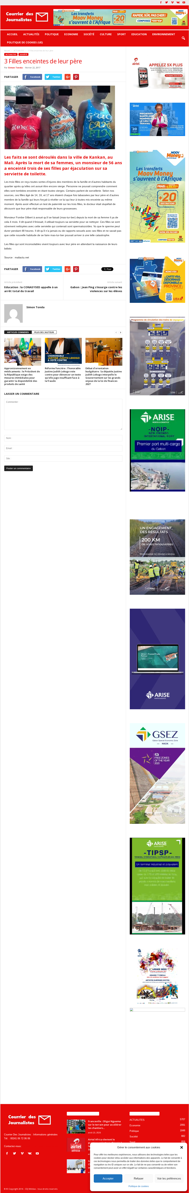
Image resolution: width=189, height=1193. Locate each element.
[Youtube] (184, 2)
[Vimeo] (172, 2)
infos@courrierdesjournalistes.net (40, 1146)
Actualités (31, 34)
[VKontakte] (178, 2)
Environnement (163, 34)
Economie (71, 34)
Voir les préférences (169, 1178)
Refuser (138, 1178)
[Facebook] (161, 2)
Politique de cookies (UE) (25, 42)
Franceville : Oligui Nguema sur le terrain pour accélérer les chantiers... (104, 1125)
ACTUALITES (11, 54)
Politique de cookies (138, 1186)
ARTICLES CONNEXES (18, 332)
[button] (181, 1147)
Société (89, 34)
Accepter (108, 1178)
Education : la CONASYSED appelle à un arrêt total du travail (31, 289)
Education (139, 34)
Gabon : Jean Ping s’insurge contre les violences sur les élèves (96, 289)
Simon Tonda (15, 67)
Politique (52, 34)
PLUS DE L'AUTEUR (44, 332)
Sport (121, 34)
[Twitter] (166, 2)
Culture (106, 34)
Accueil (12, 34)
